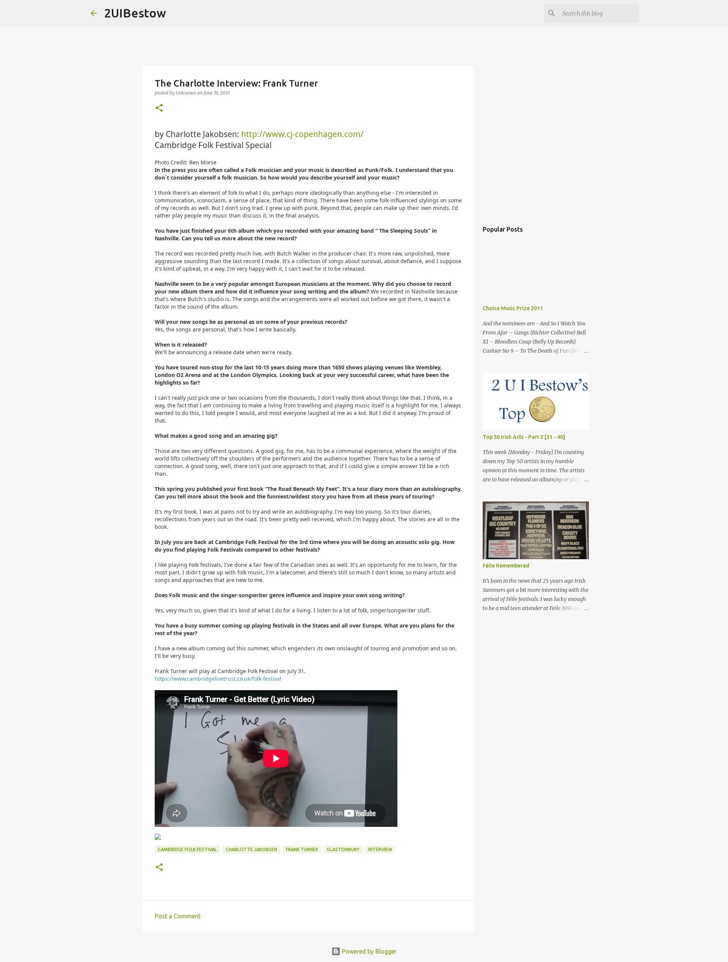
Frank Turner (302, 849)
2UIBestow (135, 13)
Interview (380, 849)
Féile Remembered (506, 566)
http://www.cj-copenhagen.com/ (302, 134)
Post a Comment (178, 916)
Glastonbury (343, 849)
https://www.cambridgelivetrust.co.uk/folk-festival (218, 678)
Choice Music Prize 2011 (513, 308)
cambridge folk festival (187, 849)
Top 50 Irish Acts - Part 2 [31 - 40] (524, 437)
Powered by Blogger (368, 951)
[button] (159, 108)
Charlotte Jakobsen (251, 849)
